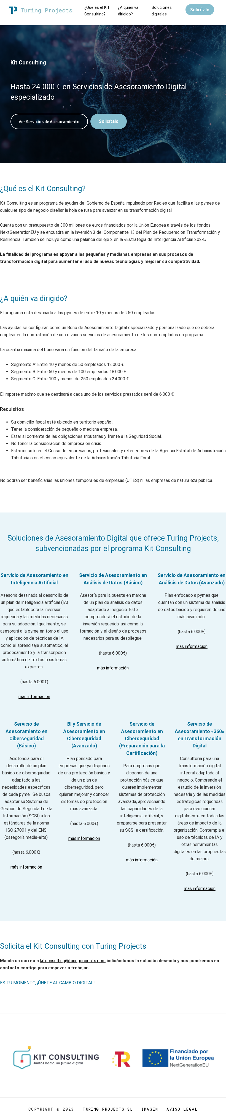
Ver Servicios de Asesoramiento (49, 121)
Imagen (149, 1109)
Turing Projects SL (108, 1109)
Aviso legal (182, 1109)
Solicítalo (199, 10)
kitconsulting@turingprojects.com (73, 960)
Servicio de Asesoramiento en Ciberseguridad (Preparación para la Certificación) (142, 738)
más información (34, 696)
